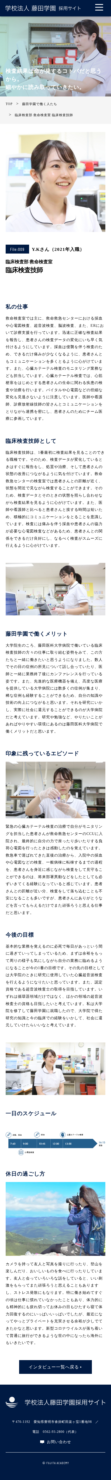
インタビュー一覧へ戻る (54, 1367)
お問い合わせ (59, 1442)
